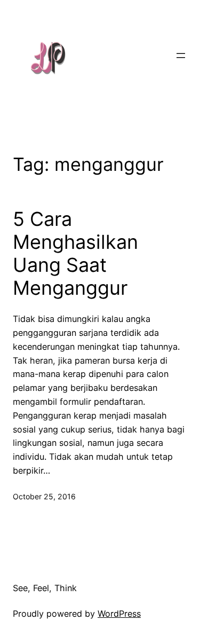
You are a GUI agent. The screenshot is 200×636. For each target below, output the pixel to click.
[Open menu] (180, 55)
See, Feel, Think (45, 588)
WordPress (119, 613)
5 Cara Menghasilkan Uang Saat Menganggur (75, 254)
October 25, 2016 (44, 496)
